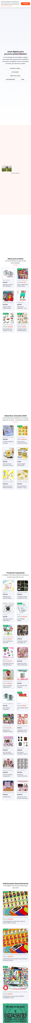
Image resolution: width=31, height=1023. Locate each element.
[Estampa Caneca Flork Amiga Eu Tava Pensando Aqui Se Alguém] (8, 277)
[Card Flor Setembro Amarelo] (8, 434)
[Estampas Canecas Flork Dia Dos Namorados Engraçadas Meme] (22, 767)
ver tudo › (15, 265)
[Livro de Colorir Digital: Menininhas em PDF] (8, 745)
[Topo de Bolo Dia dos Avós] (8, 634)
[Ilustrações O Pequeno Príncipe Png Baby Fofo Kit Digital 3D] (8, 723)
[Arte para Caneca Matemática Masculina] (8, 612)
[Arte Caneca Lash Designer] (22, 678)
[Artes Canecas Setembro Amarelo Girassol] (8, 457)
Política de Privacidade (6, 6)
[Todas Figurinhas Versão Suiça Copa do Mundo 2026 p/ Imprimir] (15, 907)
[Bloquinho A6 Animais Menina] (8, 589)
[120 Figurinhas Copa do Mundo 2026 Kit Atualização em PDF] (15, 982)
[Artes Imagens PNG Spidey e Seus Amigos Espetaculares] (22, 277)
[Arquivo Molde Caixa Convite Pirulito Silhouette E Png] (8, 300)
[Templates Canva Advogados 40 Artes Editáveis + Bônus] (22, 634)
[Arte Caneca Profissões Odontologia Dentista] (8, 701)
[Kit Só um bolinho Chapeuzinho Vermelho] (8, 767)
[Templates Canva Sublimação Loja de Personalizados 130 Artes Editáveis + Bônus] (22, 723)
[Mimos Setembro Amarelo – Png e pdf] (22, 479)
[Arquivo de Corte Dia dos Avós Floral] (22, 790)
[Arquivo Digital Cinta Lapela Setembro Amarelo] (22, 457)
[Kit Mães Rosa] (8, 790)
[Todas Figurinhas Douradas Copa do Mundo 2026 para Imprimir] (15, 945)
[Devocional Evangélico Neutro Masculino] (22, 745)
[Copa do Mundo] (15, 170)
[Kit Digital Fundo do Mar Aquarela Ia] (8, 656)
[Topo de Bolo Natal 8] (22, 701)
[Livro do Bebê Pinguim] (22, 612)
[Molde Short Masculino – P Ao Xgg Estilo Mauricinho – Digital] (22, 300)
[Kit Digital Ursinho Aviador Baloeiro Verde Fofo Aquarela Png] (22, 322)
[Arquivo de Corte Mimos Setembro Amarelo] (8, 479)
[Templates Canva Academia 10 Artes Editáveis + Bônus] (22, 589)
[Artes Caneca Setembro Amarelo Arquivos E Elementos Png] (22, 434)
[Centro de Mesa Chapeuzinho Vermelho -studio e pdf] (8, 678)
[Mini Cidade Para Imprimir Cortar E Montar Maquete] (8, 322)
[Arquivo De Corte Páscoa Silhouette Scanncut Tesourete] (22, 656)
